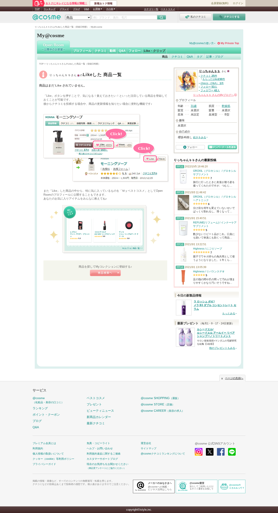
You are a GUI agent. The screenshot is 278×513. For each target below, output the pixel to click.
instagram (198, 452)
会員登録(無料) (219, 3)
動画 (113, 50)
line (232, 452)
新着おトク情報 (103, 3)
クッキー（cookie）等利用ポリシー (53, 458)
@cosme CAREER (162, 410)
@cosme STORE (158, 404)
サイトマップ (148, 448)
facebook (221, 452)
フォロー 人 (208, 86)
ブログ (76, 9)
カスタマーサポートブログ (102, 458)
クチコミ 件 (208, 75)
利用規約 (38, 448)
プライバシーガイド (44, 464)
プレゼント (94, 404)
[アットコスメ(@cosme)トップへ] (47, 18)
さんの (214, 95)
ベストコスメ (168, 9)
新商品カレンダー (99, 417)
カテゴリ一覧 (151, 9)
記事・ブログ (214, 56)
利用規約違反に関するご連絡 (104, 453)
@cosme (48, 400)
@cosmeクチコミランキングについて (163, 453)
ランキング (50, 9)
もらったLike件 (213, 79)
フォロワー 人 (210, 90)
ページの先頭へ (234, 378)
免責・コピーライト (98, 443)
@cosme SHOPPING (160, 398)
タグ (199, 56)
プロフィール (82, 50)
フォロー (135, 50)
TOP (37, 9)
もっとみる (228, 313)
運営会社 (146, 443)
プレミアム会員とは (44, 443)
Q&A (86, 9)
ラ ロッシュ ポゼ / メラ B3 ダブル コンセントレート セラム (215, 305)
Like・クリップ (154, 50)
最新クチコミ (96, 423)
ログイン (238, 3)
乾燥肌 (226, 106)
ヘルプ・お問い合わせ (100, 448)
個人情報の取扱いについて (48, 453)
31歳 (194, 106)
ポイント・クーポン (46, 414)
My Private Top (230, 43)
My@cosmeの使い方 (201, 43)
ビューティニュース (100, 410)
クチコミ (100, 50)
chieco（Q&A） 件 (212, 83)
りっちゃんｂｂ (85, 75)
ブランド (64, 9)
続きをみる (199, 137)
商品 (165, 56)
